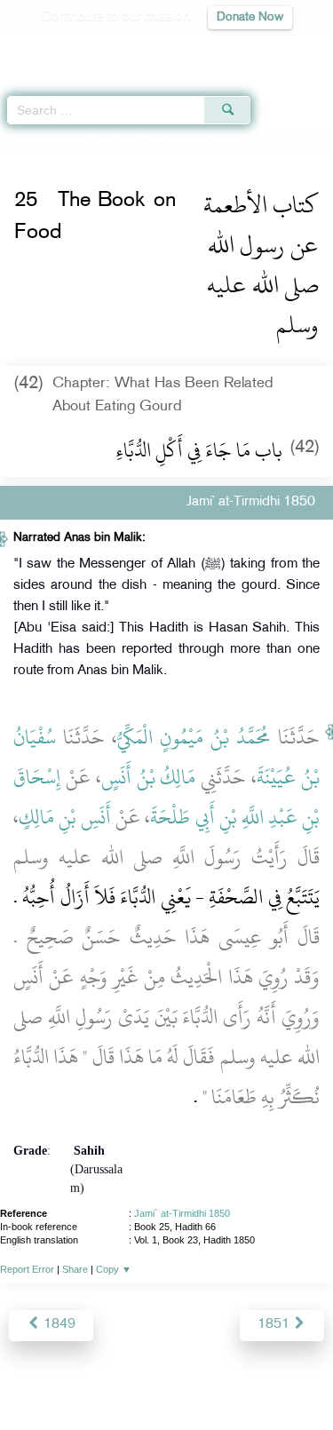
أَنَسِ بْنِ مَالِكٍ (65, 817)
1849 (57, 1324)
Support (117, 1378)
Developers (186, 1378)
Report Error (27, 1269)
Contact (254, 1378)
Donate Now (250, 17)
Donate (310, 1378)
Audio (281, 49)
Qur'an (71, 49)
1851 (275, 1324)
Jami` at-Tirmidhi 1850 (182, 1213)
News (65, 1378)
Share (75, 1269)
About (19, 1378)
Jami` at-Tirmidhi (87, 140)
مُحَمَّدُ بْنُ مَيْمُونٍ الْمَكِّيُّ (194, 737)
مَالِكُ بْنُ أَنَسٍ (148, 777)
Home (21, 140)
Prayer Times (209, 49)
